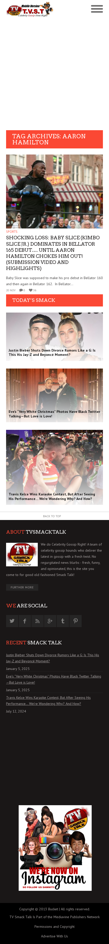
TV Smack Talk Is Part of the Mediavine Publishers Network (54, 917)
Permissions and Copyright (54, 926)
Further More (22, 587)
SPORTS (11, 231)
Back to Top (52, 516)
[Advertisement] (54, 73)
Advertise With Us (54, 936)
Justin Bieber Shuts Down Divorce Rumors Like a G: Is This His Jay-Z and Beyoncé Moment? (52, 658)
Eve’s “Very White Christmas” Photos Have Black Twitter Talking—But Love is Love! (53, 679)
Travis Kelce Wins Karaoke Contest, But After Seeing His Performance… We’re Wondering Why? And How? (48, 700)
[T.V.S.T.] (30, 9)
